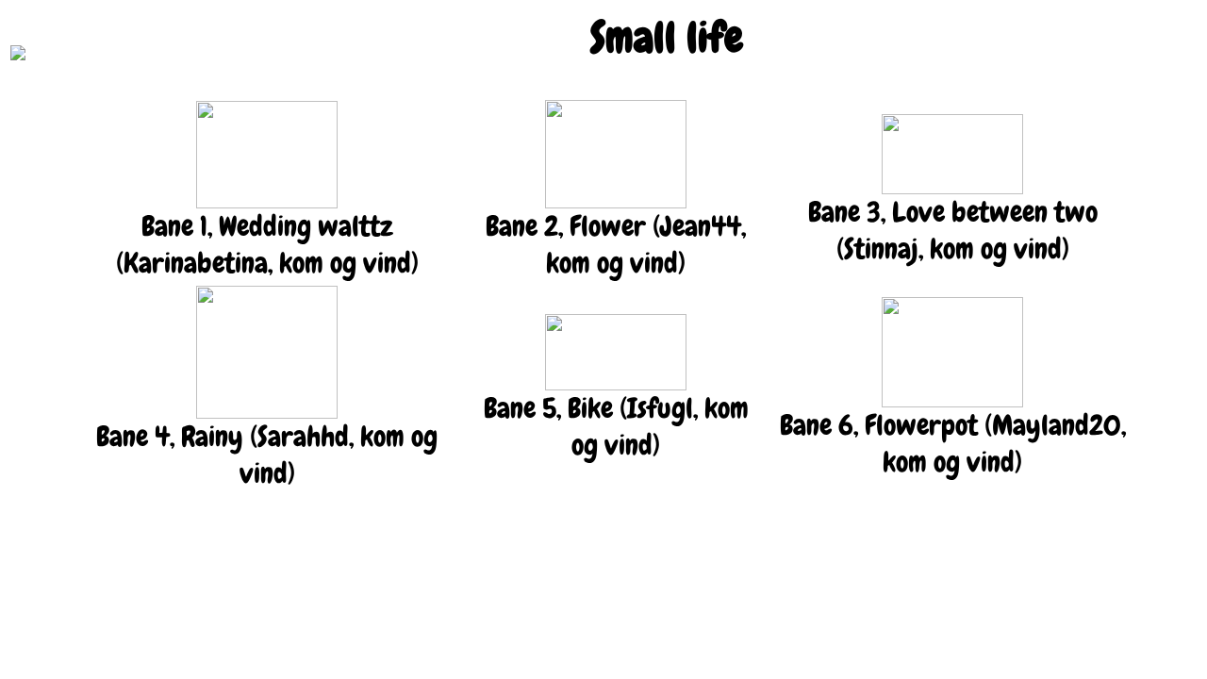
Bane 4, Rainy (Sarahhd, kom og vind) (267, 455)
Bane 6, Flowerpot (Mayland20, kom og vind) (953, 443)
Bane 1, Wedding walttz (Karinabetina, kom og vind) (267, 244)
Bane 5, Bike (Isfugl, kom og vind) (616, 426)
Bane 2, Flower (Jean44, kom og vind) (616, 244)
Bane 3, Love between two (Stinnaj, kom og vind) (953, 230)
